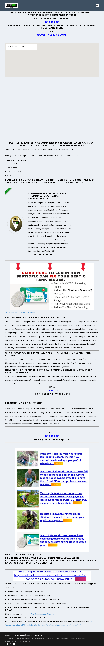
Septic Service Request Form (37, 557)
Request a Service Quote (52, 34)
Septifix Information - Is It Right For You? (65, 625)
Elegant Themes (19, 635)
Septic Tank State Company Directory (40, 614)
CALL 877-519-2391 (11, 641)
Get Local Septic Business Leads (42, 638)
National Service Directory (78, 638)
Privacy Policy (9, 638)
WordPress (38, 635)
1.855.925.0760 (29, 182)
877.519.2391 (52, 21)
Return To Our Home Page (39, 625)
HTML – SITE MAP (26, 641)
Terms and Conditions (23, 638)
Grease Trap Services (61, 638)
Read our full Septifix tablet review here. (21, 312)
